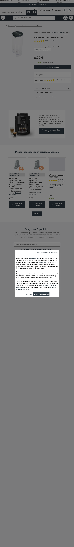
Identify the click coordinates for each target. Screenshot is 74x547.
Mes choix (29, 294)
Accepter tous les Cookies (41, 294)
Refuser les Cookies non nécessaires (47, 252)
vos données (43, 262)
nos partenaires (34, 258)
